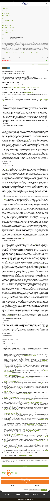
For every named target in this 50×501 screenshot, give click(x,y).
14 (6, 152)
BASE (21, 52)
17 (5, 169)
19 (4, 199)
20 (5, 199)
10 (27, 143)
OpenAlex (33, 52)
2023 (43, 64)
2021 (47, 64)
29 (10, 315)
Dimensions (25, 52)
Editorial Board (6, 13)
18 (6, 169)
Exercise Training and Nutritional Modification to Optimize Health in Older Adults (23, 87)
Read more (4, 50)
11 (21, 145)
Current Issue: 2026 (7, 25)
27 (8, 315)
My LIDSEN (7, 494)
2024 (41, 64)
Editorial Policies (6, 18)
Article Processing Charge (8, 27)
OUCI (37, 52)
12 (9, 146)
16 (6, 154)
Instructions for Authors (8, 20)
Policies (27, 494)
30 (47, 326)
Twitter (44, 494)
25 (8, 297)
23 (8, 259)
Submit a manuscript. (44, 1)
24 (41, 266)
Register (34, 1)
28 (9, 315)
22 (35, 244)
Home (5, 8)
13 (24, 148)
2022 (45, 64)
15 (5, 154)
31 (8, 330)
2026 (33, 64)
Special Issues (6, 23)
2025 (39, 64)
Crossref (10, 52)
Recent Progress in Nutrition (16, 37)
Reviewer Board (6, 15)
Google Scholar (16, 52)
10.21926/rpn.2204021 (28, 92)
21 (23, 238)
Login (10, 489)
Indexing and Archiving (8, 30)
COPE (7, 52)
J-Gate (29, 52)
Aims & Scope (6, 11)
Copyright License (7, 32)
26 (42, 304)
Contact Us (5, 35)
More (3, 54)
